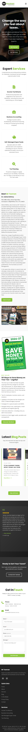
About (3, 689)
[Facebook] (2, 678)
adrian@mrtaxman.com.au (12, 612)
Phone (7, 633)
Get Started (14, 47)
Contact (3, 702)
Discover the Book (8, 422)
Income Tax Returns (6, 710)
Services (3, 692)
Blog (2, 694)
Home (3, 686)
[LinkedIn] (6, 678)
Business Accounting (7, 713)
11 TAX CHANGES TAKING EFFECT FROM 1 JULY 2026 (12, 466)
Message (6, 640)
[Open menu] (26, 4)
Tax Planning (5, 718)
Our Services (14, 52)
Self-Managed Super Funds (8, 715)
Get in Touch (7, 300)
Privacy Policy (5, 699)
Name (5, 619)
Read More (7, 478)
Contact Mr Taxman (14, 575)
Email (5, 626)
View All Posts (14, 493)
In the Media (4, 697)
